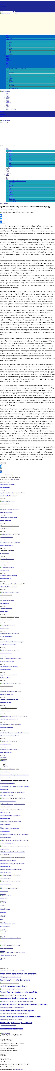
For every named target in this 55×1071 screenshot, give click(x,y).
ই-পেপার (7, 65)
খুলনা (10, 49)
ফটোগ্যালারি (11, 84)
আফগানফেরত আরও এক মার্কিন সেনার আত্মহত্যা (6, 752)
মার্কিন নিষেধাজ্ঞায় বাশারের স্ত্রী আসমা (4, 553)
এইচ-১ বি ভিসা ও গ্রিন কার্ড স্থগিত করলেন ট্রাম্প (6, 636)
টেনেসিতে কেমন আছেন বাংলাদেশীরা (4, 570)
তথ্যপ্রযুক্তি (11, 72)
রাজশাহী (10, 48)
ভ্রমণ (10, 74)
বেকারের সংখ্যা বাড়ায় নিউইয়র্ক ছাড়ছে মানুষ (5, 578)
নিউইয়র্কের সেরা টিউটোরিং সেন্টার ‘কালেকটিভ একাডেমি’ (7, 727)
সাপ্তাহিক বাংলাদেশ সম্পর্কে (11, 109)
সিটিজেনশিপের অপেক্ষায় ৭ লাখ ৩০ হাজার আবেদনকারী (6, 694)
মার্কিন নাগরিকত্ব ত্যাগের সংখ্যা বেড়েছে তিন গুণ (6, 619)
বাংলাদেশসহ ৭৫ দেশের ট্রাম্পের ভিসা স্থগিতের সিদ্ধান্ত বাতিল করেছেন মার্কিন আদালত (24, 1004)
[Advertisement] (27, 24)
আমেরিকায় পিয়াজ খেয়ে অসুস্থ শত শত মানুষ (5, 710)
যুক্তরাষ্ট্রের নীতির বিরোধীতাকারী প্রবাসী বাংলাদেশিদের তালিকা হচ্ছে (8, 495)
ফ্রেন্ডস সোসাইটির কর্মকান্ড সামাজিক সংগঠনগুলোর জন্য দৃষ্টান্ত (8, 644)
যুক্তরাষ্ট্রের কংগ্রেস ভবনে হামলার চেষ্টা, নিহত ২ (6, 702)
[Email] (27, 220)
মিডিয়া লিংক (2, 4)
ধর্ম (6, 64)
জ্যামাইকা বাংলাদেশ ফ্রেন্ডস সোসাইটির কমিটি (5, 669)
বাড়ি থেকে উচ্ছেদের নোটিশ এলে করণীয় (5, 487)
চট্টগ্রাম (10, 46)
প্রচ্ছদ (7, 35)
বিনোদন (7, 58)
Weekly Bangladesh (14, 479)
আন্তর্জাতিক (8, 55)
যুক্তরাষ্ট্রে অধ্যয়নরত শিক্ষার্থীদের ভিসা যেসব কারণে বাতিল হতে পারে (18, 998)
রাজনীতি (10, 42)
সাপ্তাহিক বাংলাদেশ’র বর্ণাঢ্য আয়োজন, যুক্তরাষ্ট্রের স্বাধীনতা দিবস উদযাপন (9, 735)
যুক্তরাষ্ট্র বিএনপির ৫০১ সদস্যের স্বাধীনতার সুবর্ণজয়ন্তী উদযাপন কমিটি (9, 719)
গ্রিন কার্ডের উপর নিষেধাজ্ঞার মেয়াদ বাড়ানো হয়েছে (6, 528)
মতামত (7, 62)
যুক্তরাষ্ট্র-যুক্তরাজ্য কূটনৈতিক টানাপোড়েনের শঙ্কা (6, 537)
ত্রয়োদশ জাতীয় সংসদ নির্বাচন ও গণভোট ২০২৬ (17, 68)
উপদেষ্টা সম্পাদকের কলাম (13, 88)
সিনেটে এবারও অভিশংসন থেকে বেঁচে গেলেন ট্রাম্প (6, 512)
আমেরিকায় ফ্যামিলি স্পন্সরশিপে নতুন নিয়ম (11, 1029)
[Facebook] (27, 215)
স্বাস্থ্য (10, 77)
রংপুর (10, 52)
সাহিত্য (10, 75)
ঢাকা (9, 44)
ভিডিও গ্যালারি (11, 85)
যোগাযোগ (2, 9)
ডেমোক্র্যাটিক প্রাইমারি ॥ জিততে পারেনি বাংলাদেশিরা (6, 545)
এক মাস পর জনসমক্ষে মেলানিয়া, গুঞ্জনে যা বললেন (13, 986)
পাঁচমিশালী (10, 80)
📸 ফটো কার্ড (3, 462)
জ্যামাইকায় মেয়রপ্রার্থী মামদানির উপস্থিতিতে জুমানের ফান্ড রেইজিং (8, 586)
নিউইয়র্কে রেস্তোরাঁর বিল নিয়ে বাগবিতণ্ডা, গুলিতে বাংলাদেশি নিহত (18, 974)
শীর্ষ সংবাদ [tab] (5, 765)
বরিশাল (10, 51)
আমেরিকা (7, 37)
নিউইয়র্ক (10, 38)
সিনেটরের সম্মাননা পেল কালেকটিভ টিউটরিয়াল (5, 520)
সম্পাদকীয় (7, 59)
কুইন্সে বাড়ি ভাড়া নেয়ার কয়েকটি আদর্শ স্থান (5, 677)
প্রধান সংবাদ (11, 81)
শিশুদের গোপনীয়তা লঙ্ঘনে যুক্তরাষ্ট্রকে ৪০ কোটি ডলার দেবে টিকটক (18, 992)
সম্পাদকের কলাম (12, 87)
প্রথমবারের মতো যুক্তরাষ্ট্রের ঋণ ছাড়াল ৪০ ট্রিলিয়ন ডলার (16, 1023)
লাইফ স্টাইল (11, 78)
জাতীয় (10, 41)
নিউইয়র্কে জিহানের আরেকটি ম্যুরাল (4, 603)
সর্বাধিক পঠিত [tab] (5, 766)
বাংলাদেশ (7, 39)
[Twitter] (27, 218)
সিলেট (10, 45)
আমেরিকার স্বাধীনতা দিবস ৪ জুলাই (4, 561)
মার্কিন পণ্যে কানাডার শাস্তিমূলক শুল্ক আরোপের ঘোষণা (7, 661)
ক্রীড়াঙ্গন (7, 56)
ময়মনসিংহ (10, 54)
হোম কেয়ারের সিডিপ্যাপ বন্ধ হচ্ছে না (4, 628)
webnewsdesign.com (18, 1069)
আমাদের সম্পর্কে (3, 6)
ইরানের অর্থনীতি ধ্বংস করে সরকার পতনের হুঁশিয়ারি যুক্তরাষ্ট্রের (17, 1010)
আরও (7, 67)
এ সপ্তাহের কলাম (12, 69)
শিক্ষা (10, 82)
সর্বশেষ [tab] (4, 764)
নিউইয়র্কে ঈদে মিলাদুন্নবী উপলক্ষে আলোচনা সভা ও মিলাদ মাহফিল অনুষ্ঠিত (20, 1017)
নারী (9, 71)
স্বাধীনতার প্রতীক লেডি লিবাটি (3, 611)
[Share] (27, 222)
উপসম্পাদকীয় (8, 60)
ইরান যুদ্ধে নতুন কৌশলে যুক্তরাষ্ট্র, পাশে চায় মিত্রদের (15, 980)
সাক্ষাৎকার (7, 63)
